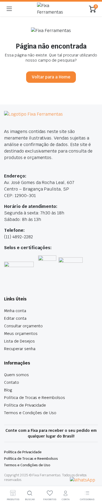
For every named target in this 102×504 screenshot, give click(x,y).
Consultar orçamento (23, 326)
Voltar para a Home (51, 77)
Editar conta (15, 318)
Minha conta (15, 310)
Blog (8, 390)
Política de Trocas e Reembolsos (34, 397)
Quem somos (16, 374)
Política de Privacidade (25, 405)
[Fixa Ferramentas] (50, 8)
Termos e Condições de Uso (30, 412)
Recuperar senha (19, 348)
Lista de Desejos (19, 341)
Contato (11, 382)
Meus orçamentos (21, 333)
